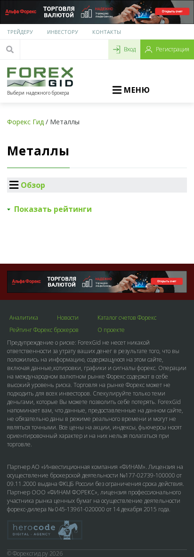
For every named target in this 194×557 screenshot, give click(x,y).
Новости (68, 318)
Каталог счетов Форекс (126, 318)
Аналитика (23, 318)
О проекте (111, 330)
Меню (137, 90)
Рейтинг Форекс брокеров (44, 330)
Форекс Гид (25, 121)
